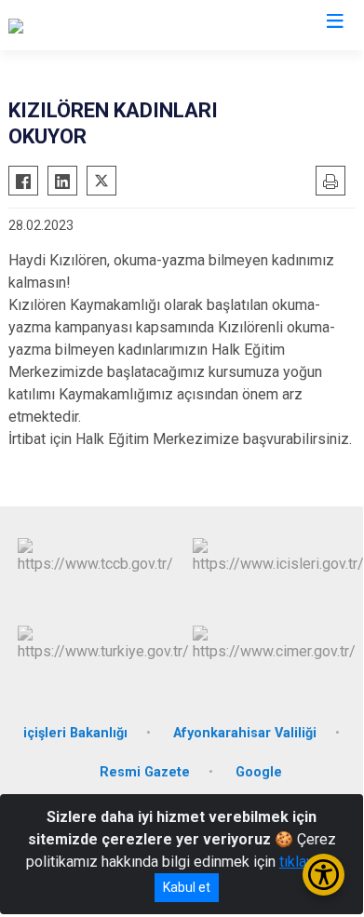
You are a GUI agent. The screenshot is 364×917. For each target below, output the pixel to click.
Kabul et (186, 887)
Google (259, 772)
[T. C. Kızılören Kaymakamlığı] (98, 25)
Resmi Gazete (145, 772)
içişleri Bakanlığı (75, 733)
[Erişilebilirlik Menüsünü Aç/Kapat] (323, 875)
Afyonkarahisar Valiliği (245, 733)
